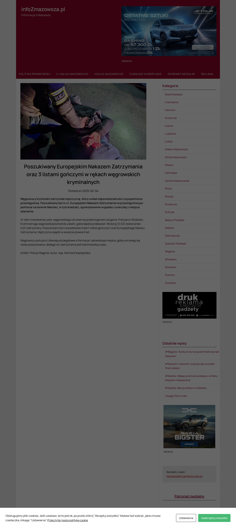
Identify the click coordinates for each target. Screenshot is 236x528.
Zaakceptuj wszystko (214, 518)
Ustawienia (186, 518)
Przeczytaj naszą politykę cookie (67, 520)
